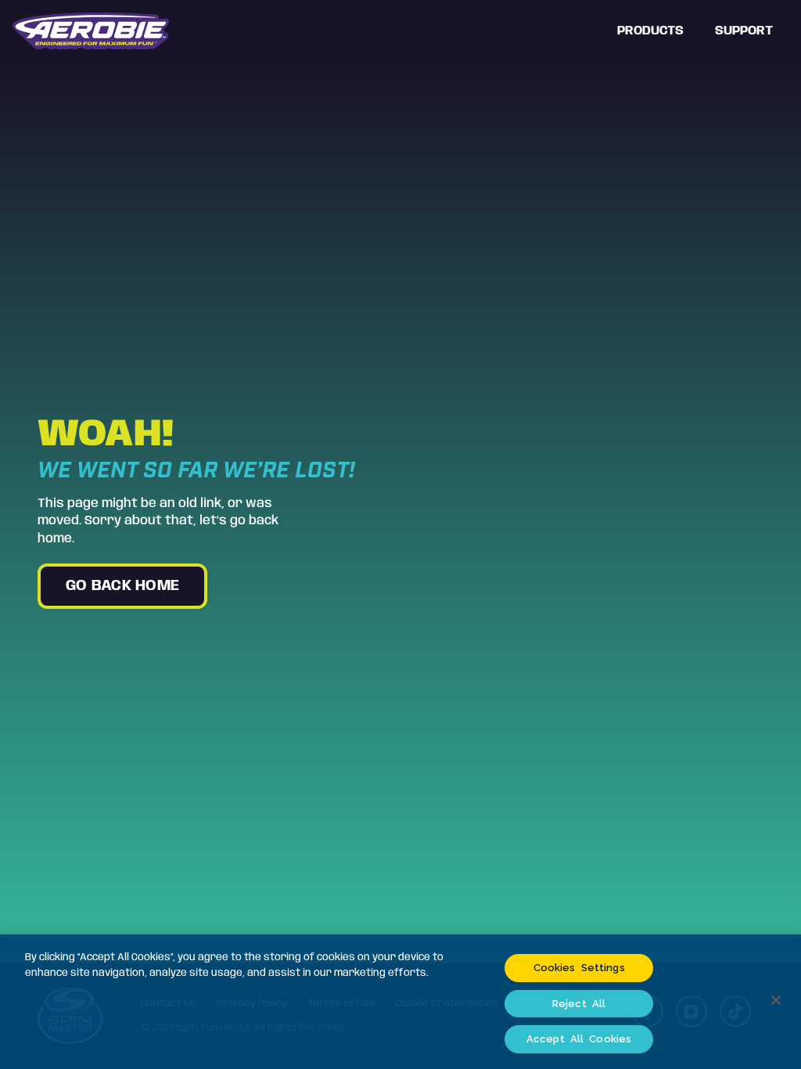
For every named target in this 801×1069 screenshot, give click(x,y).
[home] (91, 31)
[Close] (776, 1000)
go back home (122, 586)
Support (744, 31)
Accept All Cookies (578, 1039)
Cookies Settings (579, 968)
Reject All (578, 1004)
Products (650, 31)
